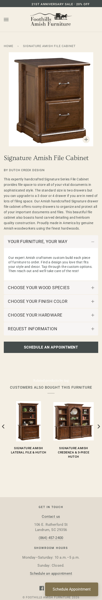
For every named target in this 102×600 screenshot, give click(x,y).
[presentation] (3, 426)
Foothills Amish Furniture (48, 597)
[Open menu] (11, 19)
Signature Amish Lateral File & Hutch (28, 450)
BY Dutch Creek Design (24, 170)
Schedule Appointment (72, 589)
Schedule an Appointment (51, 347)
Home (8, 46)
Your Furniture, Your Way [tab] (37, 241)
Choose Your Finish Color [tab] (37, 301)
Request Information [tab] (32, 328)
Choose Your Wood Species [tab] (39, 287)
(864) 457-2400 (51, 538)
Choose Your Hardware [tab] (35, 315)
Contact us (51, 516)
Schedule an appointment (51, 573)
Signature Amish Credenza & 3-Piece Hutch (73, 452)
